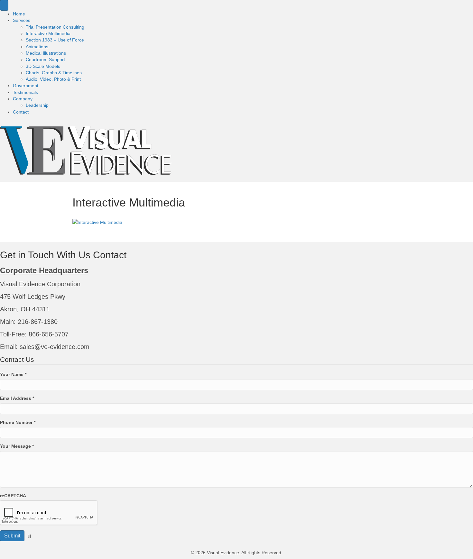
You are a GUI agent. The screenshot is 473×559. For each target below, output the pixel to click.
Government (25, 85)
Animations (37, 46)
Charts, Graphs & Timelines (54, 72)
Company (22, 98)
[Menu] (4, 5)
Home (19, 13)
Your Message (17, 446)
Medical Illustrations (46, 53)
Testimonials (25, 92)
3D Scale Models (43, 66)
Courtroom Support (45, 59)
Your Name (13, 374)
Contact (21, 112)
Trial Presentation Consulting (55, 27)
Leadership (37, 105)
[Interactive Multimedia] (97, 222)
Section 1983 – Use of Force (55, 39)
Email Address (17, 398)
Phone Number (17, 422)
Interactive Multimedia (48, 33)
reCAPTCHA (13, 495)
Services (21, 20)
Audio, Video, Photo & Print (53, 79)
